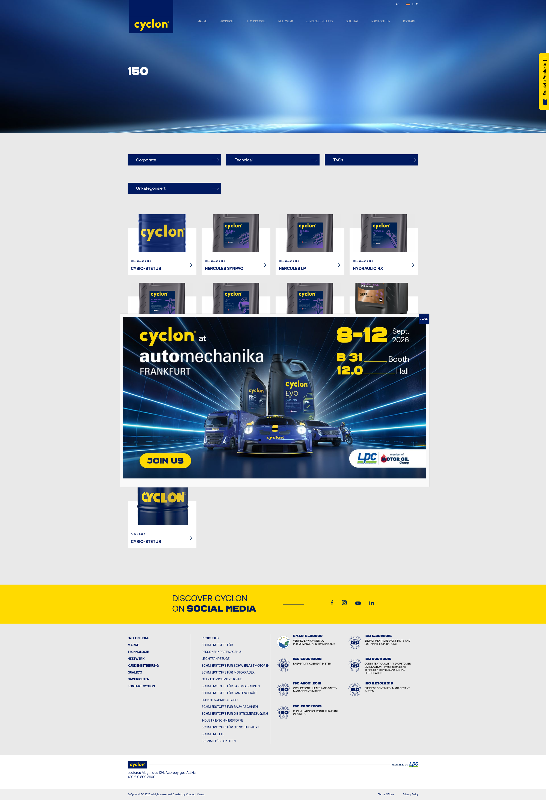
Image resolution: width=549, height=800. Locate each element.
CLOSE (424, 318)
